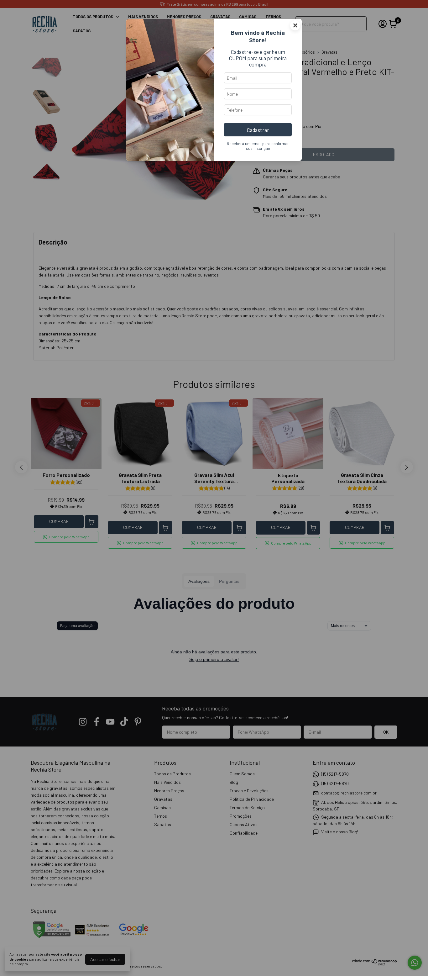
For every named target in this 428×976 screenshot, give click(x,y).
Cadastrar (258, 130)
